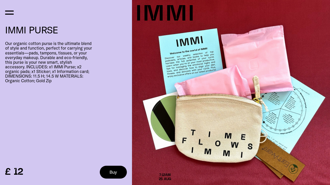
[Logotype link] (165, 13)
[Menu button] (9, 12)
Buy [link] (113, 172)
